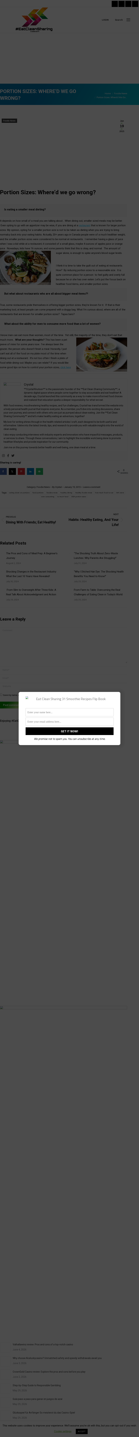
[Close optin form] (116, 697)
